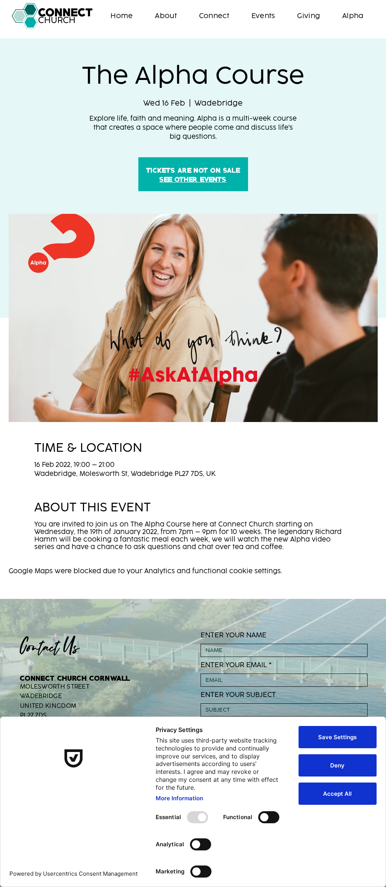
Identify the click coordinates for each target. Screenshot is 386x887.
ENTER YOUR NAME (234, 635)
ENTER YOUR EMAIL (234, 665)
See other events (193, 179)
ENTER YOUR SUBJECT (238, 695)
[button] (166, 16)
